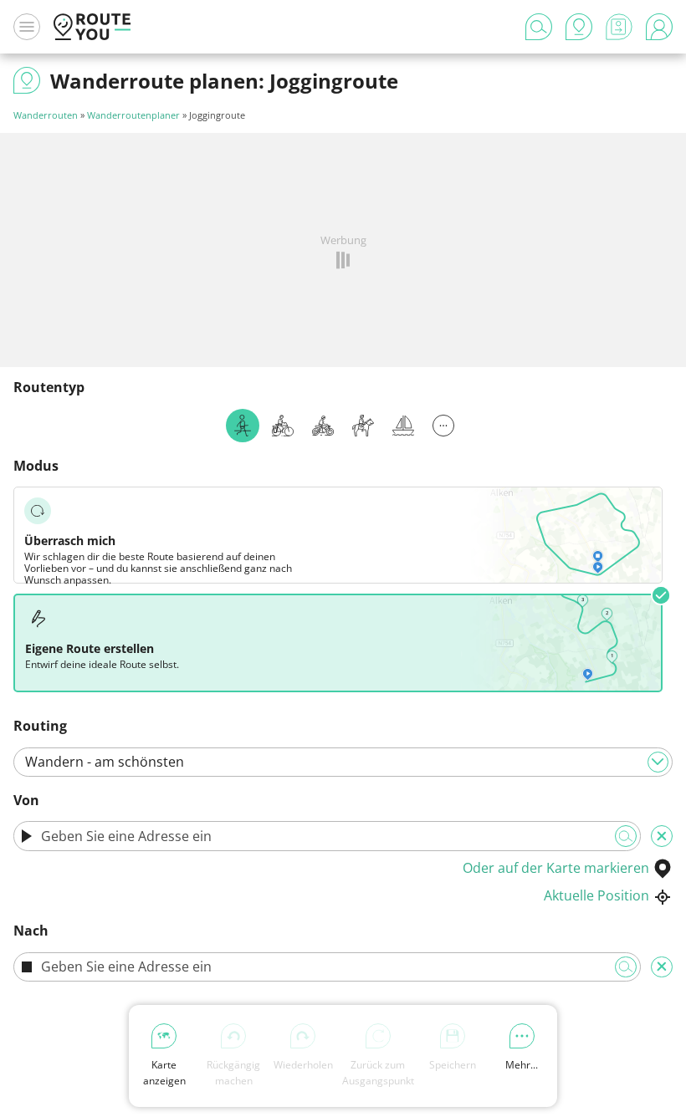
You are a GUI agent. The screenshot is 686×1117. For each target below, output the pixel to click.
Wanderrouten (45, 115)
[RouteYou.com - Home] (92, 26)
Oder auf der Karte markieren (556, 868)
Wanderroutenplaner (133, 115)
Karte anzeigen (164, 1073)
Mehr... (521, 1065)
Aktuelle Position (596, 895)
